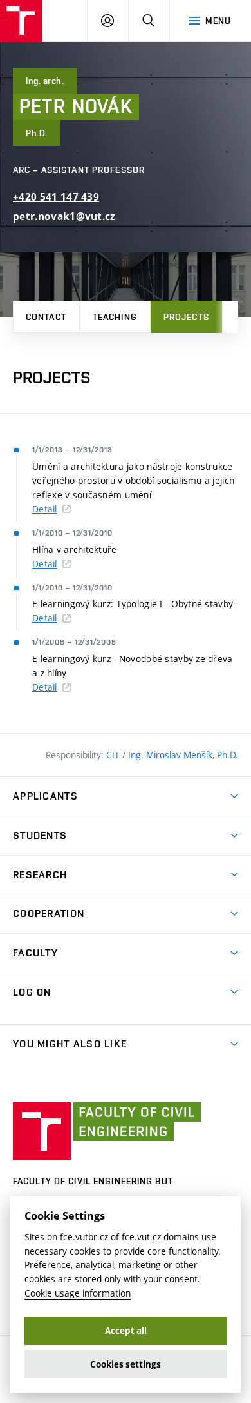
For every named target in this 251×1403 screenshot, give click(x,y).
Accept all (126, 1331)
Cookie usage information (77, 1293)
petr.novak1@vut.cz (64, 216)
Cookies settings (125, 1364)
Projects (186, 317)
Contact (46, 317)
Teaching (115, 317)
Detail (44, 509)
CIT (114, 755)
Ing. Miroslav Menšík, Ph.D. (183, 755)
